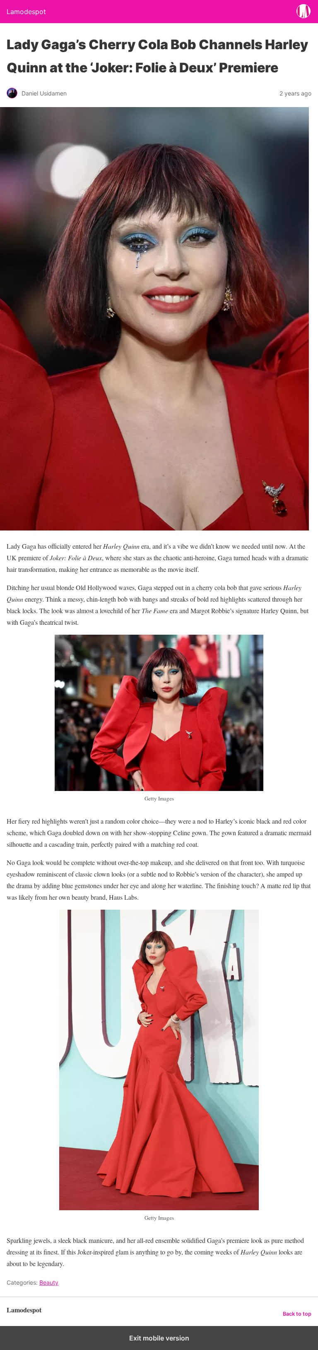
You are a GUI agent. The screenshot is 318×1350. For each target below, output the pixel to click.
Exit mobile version (159, 1338)
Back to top (297, 1314)
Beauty (48, 1282)
